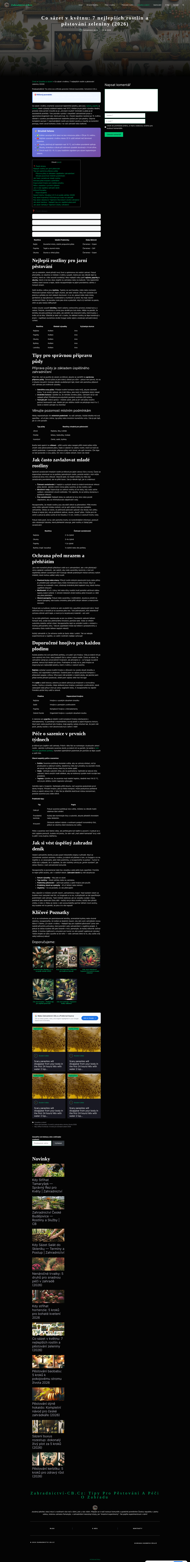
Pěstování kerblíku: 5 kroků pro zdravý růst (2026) (48, 1472)
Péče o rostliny (110, 5)
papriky (95, 106)
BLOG (52, 1528)
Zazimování (157, 5)
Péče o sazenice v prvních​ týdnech (46, 185)
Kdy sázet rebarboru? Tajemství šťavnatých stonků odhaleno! (56, 200)
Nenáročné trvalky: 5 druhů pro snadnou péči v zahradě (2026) (47, 1279)
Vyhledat (58, 1143)
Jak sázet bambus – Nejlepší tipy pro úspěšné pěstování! (54, 202)
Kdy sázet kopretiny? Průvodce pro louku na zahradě (53, 197)
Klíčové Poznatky (39, 190)
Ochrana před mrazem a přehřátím (46, 181)
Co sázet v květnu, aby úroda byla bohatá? (53, 216)
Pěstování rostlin (127, 5)
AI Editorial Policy (95, 1559)
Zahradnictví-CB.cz (21, 5)
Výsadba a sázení (143, 5)
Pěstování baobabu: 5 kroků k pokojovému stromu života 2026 (55, 1124)
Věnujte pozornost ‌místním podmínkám (50, 176)
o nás (95, 1528)
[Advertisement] (95, 47)
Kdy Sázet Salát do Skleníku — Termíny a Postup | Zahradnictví (48, 1248)
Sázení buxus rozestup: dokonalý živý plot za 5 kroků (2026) (46, 1441)
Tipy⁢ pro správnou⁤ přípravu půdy (45, 171)
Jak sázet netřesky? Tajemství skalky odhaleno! (51, 205)
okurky (34, 108)
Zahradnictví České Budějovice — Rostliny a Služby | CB (46, 1218)
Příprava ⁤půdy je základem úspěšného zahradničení (55, 173)
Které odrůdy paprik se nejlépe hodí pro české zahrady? (58, 228)
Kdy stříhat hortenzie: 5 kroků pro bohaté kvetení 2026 (52, 1126)
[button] (183, 5)
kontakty (137, 1528)
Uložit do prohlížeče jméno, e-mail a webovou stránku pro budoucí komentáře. (130, 127)
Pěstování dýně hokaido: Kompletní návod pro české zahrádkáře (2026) (46, 1409)
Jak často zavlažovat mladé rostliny (46, 178)
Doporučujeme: (41, 193)
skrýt (59, 162)
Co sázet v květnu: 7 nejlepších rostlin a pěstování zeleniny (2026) (47, 1344)
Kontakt (176, 5)
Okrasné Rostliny (92, 5)
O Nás (167, 5)
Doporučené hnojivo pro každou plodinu (48, 183)
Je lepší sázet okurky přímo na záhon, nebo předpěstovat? (59, 234)
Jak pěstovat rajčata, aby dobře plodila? (51, 222)
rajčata (89, 106)
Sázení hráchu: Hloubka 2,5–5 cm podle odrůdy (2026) (54, 195)
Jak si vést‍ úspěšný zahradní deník (46, 188)
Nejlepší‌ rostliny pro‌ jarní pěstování (46, 169)
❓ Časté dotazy (39, 166)
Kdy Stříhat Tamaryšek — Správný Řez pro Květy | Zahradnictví (47, 1185)
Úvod (80, 5)
